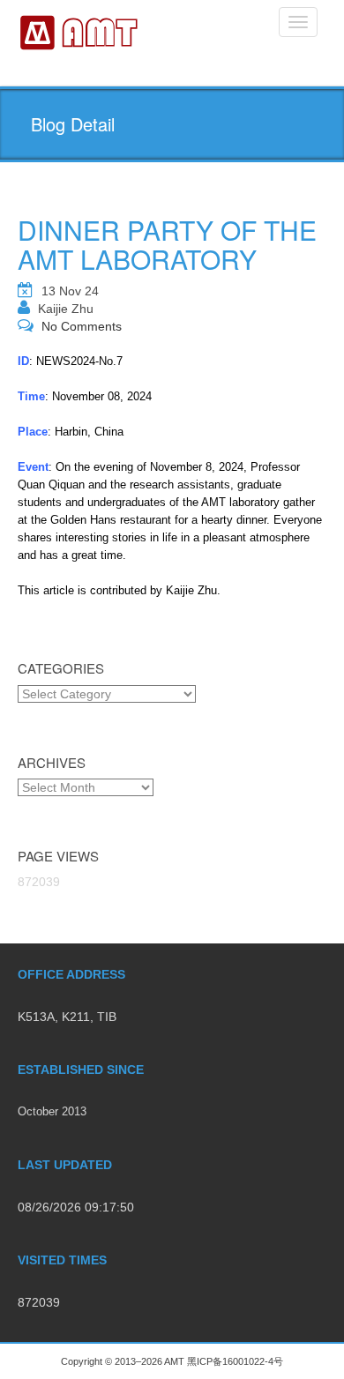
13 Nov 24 (70, 291)
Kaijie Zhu (65, 309)
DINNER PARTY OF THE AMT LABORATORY (167, 244)
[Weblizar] (79, 31)
